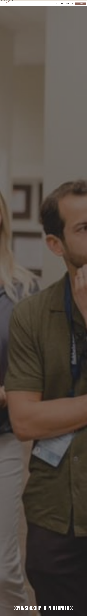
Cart (85, 0)
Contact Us (72, 3)
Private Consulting (59, 3)
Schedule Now (80, 3)
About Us (52, 3)
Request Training (10, 0)
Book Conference (4, 0)
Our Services (66, 3)
